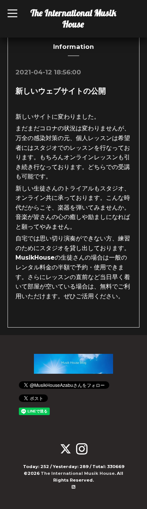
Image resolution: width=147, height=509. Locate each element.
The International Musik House (73, 18)
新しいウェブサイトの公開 (60, 90)
